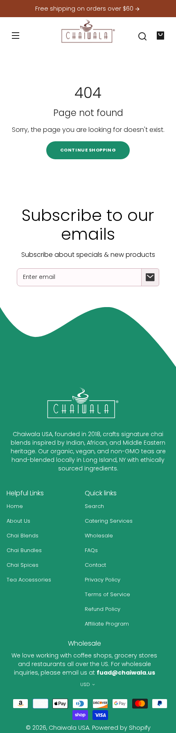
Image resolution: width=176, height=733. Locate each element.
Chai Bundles (24, 550)
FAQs (91, 550)
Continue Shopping (88, 150)
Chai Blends (22, 535)
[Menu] (16, 36)
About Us (18, 521)
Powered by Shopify (121, 728)
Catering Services (109, 521)
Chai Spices (22, 565)
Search (94, 506)
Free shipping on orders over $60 (85, 8)
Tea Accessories (29, 580)
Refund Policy (102, 609)
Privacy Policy (102, 580)
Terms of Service (107, 594)
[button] (142, 36)
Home (15, 506)
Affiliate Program (107, 624)
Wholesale (99, 535)
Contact (95, 565)
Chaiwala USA (69, 728)
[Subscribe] (150, 277)
